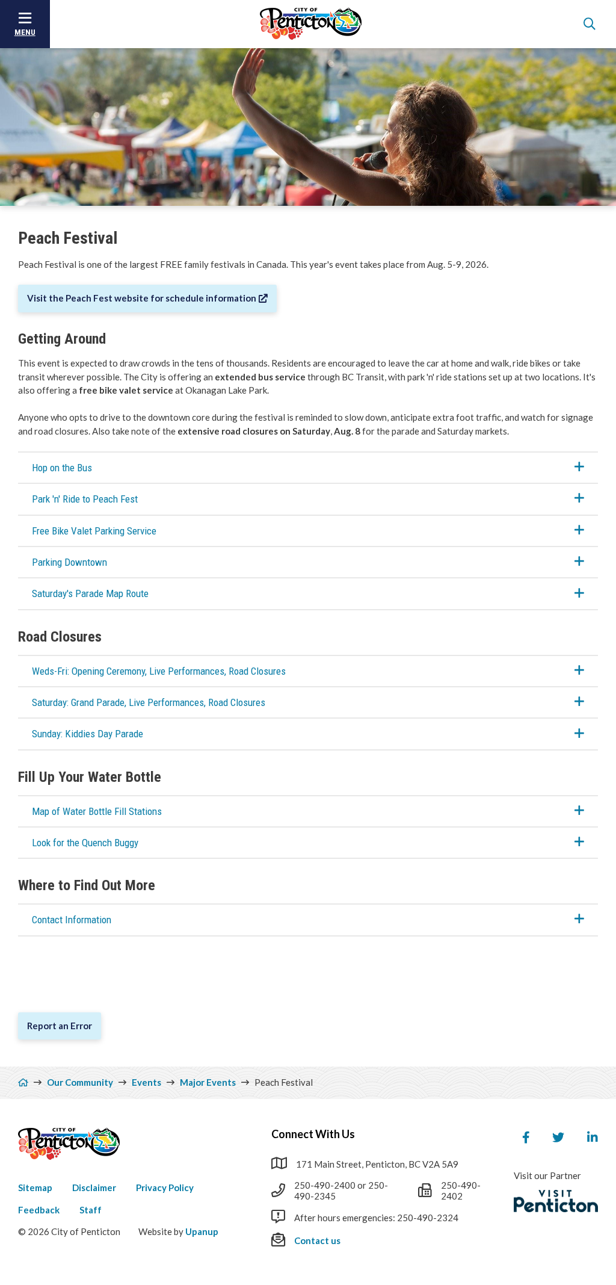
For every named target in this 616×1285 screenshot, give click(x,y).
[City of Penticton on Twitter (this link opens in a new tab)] (558, 1138)
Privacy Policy (165, 1187)
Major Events (208, 1082)
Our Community (80, 1082)
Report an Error (59, 1025)
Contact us (317, 1240)
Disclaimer (94, 1187)
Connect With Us (313, 1134)
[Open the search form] (589, 24)
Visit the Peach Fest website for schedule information (141, 298)
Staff (90, 1209)
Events (146, 1082)
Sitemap (35, 1187)
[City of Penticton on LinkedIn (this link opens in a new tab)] (592, 1138)
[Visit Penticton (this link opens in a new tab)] (556, 1201)
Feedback (39, 1209)
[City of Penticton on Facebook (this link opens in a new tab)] (525, 1138)
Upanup (201, 1231)
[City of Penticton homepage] (311, 24)
